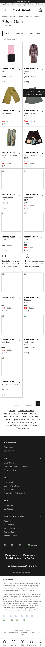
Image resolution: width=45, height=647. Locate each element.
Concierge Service (12, 450)
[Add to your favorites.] (19, 68)
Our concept (9, 447)
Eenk (24, 413)
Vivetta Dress (22, 428)
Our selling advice (11, 485)
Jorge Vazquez (11, 419)
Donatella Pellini (11, 413)
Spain (38, 633)
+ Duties (9, 76)
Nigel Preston (30, 425)
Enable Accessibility (22, 1)
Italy (22, 634)
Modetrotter (13, 422)
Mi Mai (35, 419)
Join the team (10, 531)
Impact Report (10, 528)
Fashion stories (10, 535)
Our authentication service (15, 466)
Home (4, 16)
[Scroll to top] (38, 403)
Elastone (34, 413)
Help (6, 501)
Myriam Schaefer (13, 425)
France (5, 633)
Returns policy (10, 470)
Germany (32, 633)
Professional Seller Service (15, 493)
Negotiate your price (10, 261)
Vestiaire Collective (14, 517)
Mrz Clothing (28, 422)
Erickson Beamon (12, 416)
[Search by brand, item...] (4, 10)
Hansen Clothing (31, 416)
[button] (40, 10)
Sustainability (9, 524)
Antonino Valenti (26, 410)
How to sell (8, 482)
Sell (6, 478)
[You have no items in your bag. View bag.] (40, 10)
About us (8, 521)
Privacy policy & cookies (21, 572)
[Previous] (16, 403)
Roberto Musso (16, 16)
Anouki (12, 410)
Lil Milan (25, 419)
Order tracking (10, 462)
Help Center (9, 505)
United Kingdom (13, 633)
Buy (5, 459)
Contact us (8, 508)
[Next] (28, 403)
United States (24, 633)
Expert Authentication (34, 261)
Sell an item (9, 489)
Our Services (10, 443)
